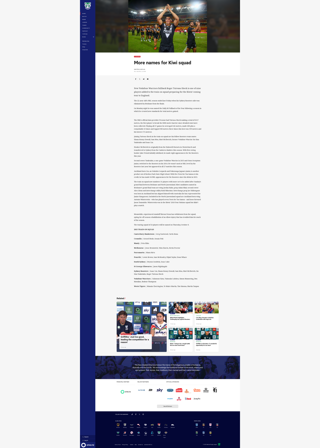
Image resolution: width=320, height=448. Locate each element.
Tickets (84, 44)
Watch (84, 16)
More (84, 37)
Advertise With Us (148, 444)
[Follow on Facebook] (135, 414)
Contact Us (140, 444)
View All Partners (167, 406)
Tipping (85, 34)
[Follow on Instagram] (143, 414)
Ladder (84, 22)
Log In (86, 440)
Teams (84, 25)
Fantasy (85, 31)
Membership (85, 41)
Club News (137, 56)
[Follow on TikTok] (132, 414)
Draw (84, 19)
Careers (131, 444)
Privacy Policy (125, 444)
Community (86, 28)
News (84, 13)
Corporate (85, 49)
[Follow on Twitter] (139, 414)
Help (136, 444)
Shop (83, 47)
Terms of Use (118, 444)
